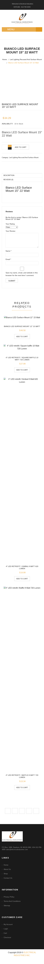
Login (6, 929)
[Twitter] (15, 811)
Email (8, 259)
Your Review (10, 231)
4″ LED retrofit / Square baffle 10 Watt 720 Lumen (22, 359)
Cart (5, 933)
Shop (6, 874)
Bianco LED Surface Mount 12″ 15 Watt (22, 326)
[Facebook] (8, 811)
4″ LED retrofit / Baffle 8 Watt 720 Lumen (22, 776)
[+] (10, 146)
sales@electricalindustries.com (17, 849)
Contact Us (8, 878)
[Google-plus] (29, 811)
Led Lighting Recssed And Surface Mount (26, 59)
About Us (7, 869)
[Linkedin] (22, 811)
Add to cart (20, 147)
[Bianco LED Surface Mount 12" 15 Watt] (22, 317)
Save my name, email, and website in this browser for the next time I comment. (22, 274)
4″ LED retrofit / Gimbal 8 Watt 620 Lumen (22, 567)
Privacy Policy (9, 897)
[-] (10, 148)
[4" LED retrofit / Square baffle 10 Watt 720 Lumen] (22, 347)
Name (8, 251)
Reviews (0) (8, 180)
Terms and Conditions (12, 901)
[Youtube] (36, 811)
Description (8, 175)
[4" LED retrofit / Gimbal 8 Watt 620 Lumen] (22, 468)
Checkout (7, 937)
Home (4, 59)
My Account (8, 924)
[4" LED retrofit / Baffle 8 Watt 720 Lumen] (22, 677)
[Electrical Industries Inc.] (22, 18)
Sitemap (7, 905)
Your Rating (10, 224)
